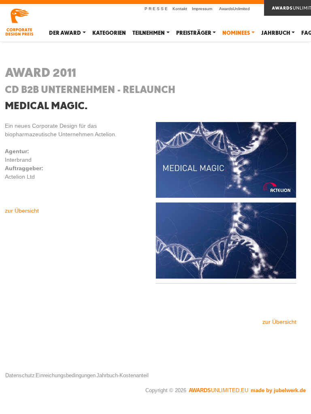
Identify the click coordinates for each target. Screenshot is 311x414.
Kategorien (109, 33)
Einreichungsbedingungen (66, 375)
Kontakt (180, 8)
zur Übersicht (22, 210)
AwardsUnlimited (234, 8)
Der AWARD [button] (65, 33)
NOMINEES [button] (236, 33)
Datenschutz (20, 375)
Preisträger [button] (193, 33)
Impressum (202, 8)
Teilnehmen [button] (148, 33)
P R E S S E (156, 8)
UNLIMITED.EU (218, 390)
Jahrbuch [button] (275, 33)
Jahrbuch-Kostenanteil (122, 375)
